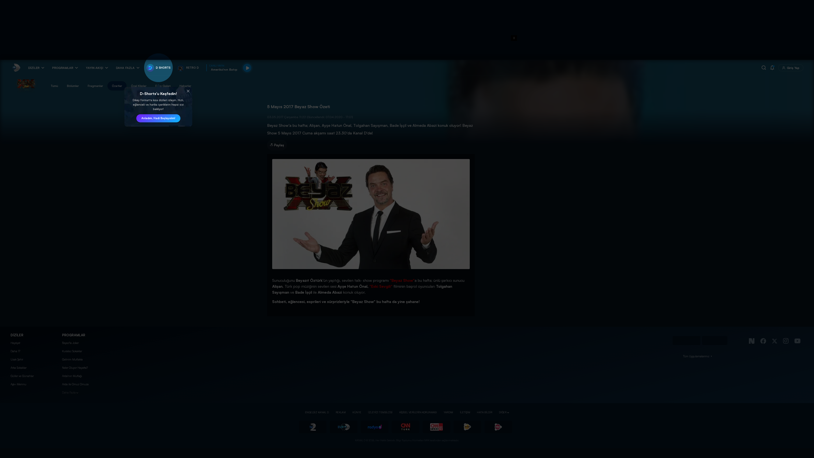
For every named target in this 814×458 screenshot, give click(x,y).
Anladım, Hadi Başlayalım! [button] (158, 118)
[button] (188, 91)
